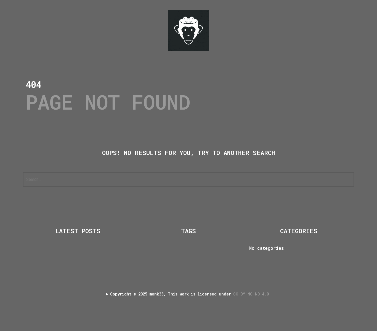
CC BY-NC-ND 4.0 (252, 294)
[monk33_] (188, 30)
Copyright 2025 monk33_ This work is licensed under (190, 294)
